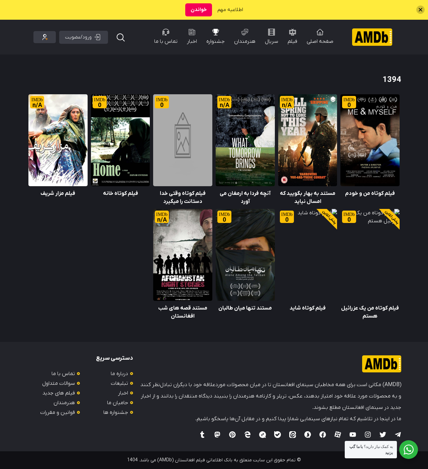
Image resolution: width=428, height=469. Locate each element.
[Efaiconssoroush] (307, 434)
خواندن (199, 9)
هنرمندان (244, 41)
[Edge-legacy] (247, 434)
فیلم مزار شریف (57, 193)
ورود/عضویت (78, 37)
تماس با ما (166, 41)
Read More (386, 98)
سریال (271, 41)
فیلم (292, 41)
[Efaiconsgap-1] (262, 434)
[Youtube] (352, 434)
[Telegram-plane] (398, 434)
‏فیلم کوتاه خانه (120, 193)
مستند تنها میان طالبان (245, 308)
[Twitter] (383, 434)
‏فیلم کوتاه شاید (308, 308)
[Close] (420, 10)
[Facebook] (322, 434)
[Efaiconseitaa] (292, 434)
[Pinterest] (232, 434)
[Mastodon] (217, 434)
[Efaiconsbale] (277, 434)
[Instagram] (367, 434)
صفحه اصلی (320, 41)
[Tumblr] (202, 434)
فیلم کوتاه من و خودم (370, 193)
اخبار (192, 41)
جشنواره (215, 41)
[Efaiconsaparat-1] (337, 434)
